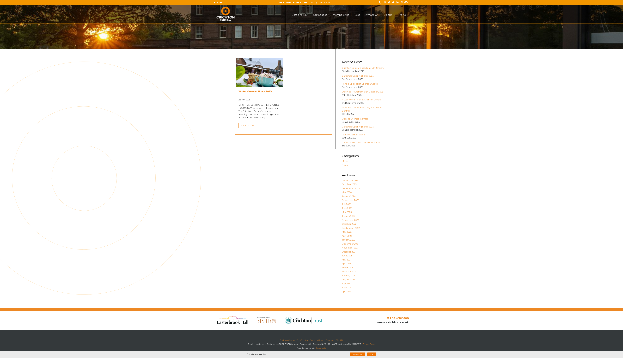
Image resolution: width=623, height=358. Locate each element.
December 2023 (350, 200)
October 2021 (349, 251)
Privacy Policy (369, 344)
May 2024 (347, 192)
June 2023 (347, 208)
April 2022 (347, 236)
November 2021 (350, 247)
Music (345, 161)
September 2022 (351, 228)
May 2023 (347, 212)
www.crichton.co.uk (393, 322)
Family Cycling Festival (353, 134)
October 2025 (349, 184)
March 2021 (347, 267)
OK (372, 354)
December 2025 (350, 180)
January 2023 (348, 216)
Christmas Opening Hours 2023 (358, 126)
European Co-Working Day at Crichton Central (362, 109)
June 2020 (347, 287)
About (388, 15)
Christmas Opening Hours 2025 (358, 76)
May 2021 (346, 259)
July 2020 (346, 283)
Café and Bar (299, 15)
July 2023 (346, 204)
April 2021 (346, 263)
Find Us (401, 15)
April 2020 (347, 291)
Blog (357, 15)
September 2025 (351, 188)
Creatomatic (321, 348)
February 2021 (349, 271)
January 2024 (348, 196)
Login (218, 2)
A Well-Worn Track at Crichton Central (361, 99)
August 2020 (348, 279)
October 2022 (349, 224)
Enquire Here (320, 2)
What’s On (372, 15)
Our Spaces (320, 15)
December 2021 (350, 244)
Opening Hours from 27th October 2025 (362, 91)
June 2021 (347, 255)
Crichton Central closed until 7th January (363, 68)
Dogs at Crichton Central (355, 118)
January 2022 (348, 239)
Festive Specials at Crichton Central (360, 83)
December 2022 (350, 220)
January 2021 (348, 275)
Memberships (341, 15)
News (345, 165)
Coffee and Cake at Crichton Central (361, 142)
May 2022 (347, 232)
